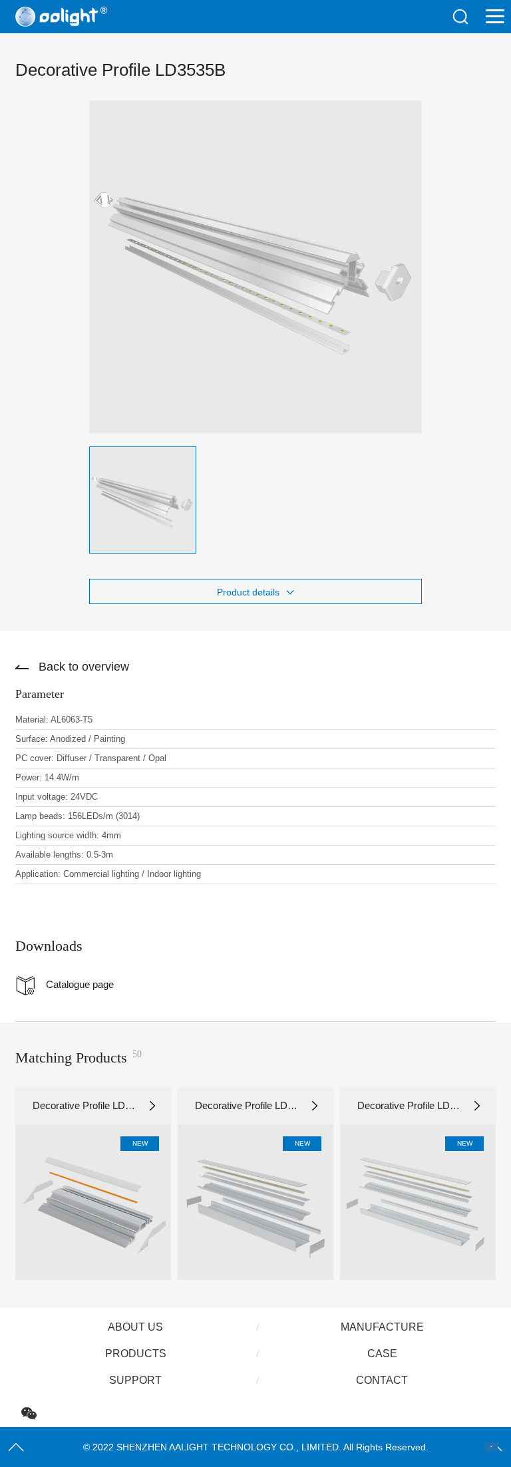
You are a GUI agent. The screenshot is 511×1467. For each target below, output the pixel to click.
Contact (382, 1380)
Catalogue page (80, 984)
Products (135, 1353)
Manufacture (382, 1327)
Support (135, 1380)
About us (135, 1327)
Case (382, 1353)
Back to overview (84, 666)
